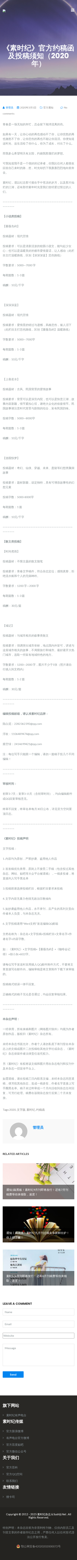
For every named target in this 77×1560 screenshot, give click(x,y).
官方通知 (48, 107)
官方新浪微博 (14, 1431)
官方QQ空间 (14, 1474)
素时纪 (31, 1109)
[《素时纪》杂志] (4, 10)
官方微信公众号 (16, 1451)
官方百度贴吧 (14, 1444)
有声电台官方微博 (17, 1437)
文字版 (21, 1109)
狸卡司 (10, 1496)
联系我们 (12, 1480)
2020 (12, 1109)
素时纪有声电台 (16, 1415)
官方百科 (12, 1467)
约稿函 (40, 1109)
